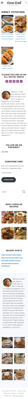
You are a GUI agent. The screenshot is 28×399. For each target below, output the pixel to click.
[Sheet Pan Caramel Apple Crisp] (19, 342)
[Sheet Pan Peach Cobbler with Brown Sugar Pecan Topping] (7, 374)
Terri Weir (4, 151)
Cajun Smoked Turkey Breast (11, 255)
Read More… (17, 327)
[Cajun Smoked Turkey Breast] (7, 342)
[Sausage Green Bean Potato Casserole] (7, 233)
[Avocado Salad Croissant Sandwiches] (19, 358)
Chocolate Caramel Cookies (11, 260)
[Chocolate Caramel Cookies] (7, 358)
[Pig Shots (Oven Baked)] (7, 217)
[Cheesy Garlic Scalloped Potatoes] (20, 233)
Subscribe (9, 180)
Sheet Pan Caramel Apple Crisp (12, 258)
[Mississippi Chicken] (20, 217)
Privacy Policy (18, 396)
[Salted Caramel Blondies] (19, 374)
